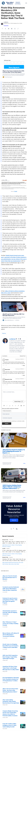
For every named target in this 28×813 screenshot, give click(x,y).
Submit (6, 423)
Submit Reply (17, 401)
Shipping (4, 333)
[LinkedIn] (20, 339)
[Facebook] (18, 339)
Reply (24, 365)
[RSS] (16, 529)
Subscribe (14, 520)
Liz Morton (6, 22)
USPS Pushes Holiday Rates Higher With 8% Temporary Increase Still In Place (12, 486)
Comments (6, 25)
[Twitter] (17, 339)
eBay (24, 463)
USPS (24, 497)
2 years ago (19, 359)
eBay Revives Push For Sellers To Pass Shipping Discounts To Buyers (14, 451)
